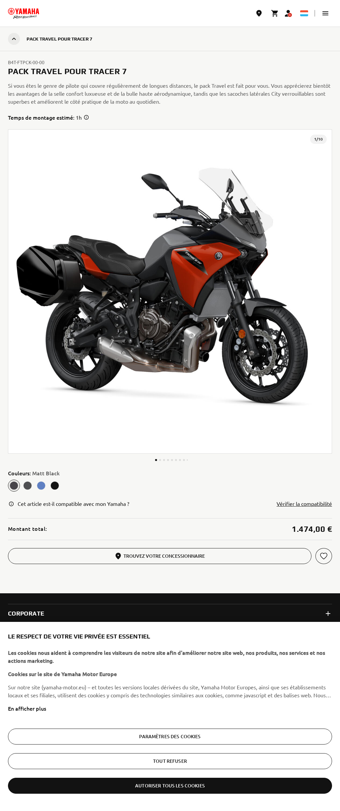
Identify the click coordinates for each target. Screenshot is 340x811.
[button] (325, 13)
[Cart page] (275, 13)
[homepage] (23, 13)
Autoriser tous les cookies (170, 785)
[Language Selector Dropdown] (304, 13)
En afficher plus (27, 708)
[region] (170, 716)
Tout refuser (170, 761)
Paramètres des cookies (170, 736)
